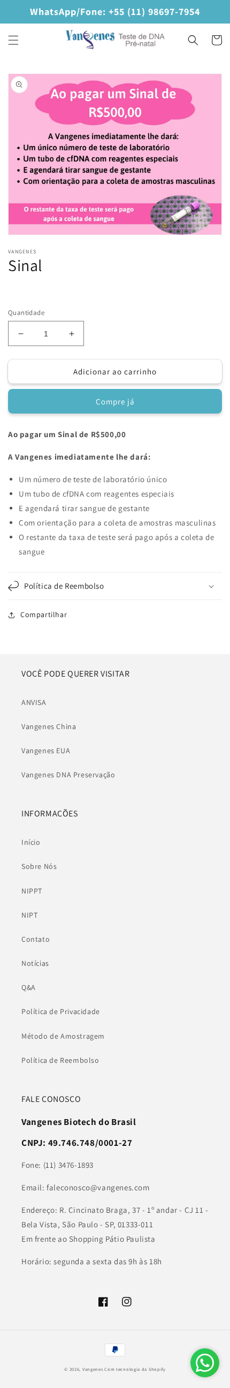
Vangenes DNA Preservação (68, 774)
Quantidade (26, 312)
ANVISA (34, 702)
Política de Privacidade (60, 1011)
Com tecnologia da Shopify (135, 1369)
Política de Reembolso (60, 1060)
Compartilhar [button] (43, 614)
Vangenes (92, 1369)
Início (31, 842)
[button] (13, 40)
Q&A (28, 987)
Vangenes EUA (45, 750)
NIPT (29, 915)
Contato (35, 939)
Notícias (35, 963)
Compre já (115, 401)
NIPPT (31, 891)
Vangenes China (48, 726)
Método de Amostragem (63, 1036)
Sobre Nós (39, 866)
